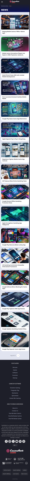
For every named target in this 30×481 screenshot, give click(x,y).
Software (15, 372)
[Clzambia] (21, 459)
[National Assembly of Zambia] (15, 459)
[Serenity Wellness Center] (18, 463)
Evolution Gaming (15, 388)
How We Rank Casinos (15, 413)
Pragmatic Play (15, 390)
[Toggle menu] (2, 1)
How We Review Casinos (15, 416)
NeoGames (15, 393)
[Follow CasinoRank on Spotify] (20, 441)
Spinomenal (15, 395)
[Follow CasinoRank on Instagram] (9, 441)
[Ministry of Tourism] (8, 459)
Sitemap (15, 378)
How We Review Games (15, 418)
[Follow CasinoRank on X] (13, 441)
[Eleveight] (7, 463)
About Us (15, 408)
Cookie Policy (15, 478)
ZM (14, 445)
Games (15, 370)
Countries (15, 375)
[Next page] (18, 355)
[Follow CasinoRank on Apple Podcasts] (23, 441)
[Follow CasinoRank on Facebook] (6, 441)
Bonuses (15, 367)
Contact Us (15, 411)
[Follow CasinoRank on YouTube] (16, 441)
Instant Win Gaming (15, 398)
